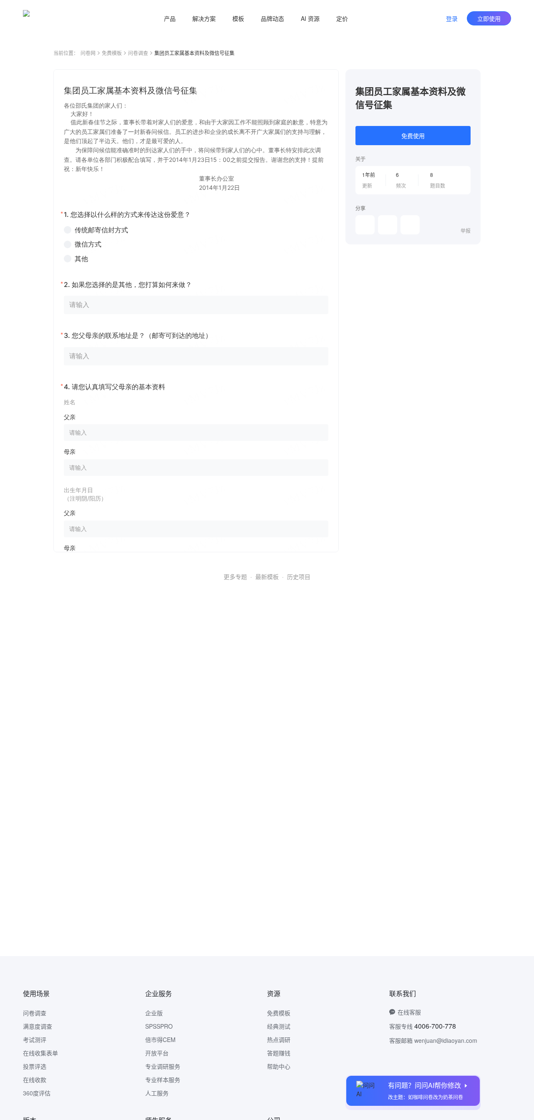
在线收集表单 (40, 1053)
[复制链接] (387, 224)
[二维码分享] (410, 224)
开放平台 (157, 1053)
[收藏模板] (471, 79)
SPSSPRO (159, 1026)
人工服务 (157, 1093)
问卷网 (88, 52)
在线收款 (34, 1079)
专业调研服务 (162, 1066)
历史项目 (298, 576)
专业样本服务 (162, 1079)
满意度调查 (37, 1026)
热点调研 (278, 1039)
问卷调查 (138, 52)
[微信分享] (365, 224)
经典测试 (278, 1026)
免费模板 (112, 52)
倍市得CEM (160, 1039)
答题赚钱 (278, 1053)
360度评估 (36, 1093)
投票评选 (34, 1066)
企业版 (154, 1013)
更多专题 (235, 576)
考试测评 (34, 1039)
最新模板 (267, 576)
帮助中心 (278, 1066)
